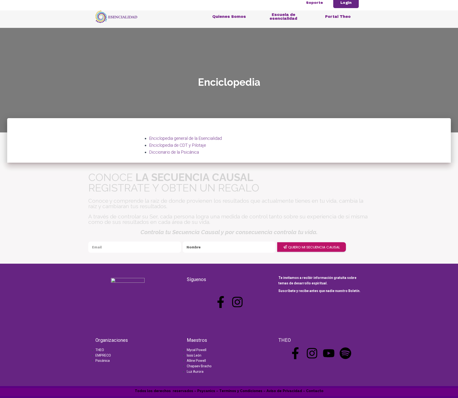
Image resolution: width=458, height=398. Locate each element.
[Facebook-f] (221, 302)
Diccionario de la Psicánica (174, 152)
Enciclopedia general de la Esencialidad (185, 138)
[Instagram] (237, 302)
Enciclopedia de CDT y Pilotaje (177, 145)
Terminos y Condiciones (240, 391)
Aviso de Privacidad (284, 391)
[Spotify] (345, 353)
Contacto (314, 391)
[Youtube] (329, 353)
